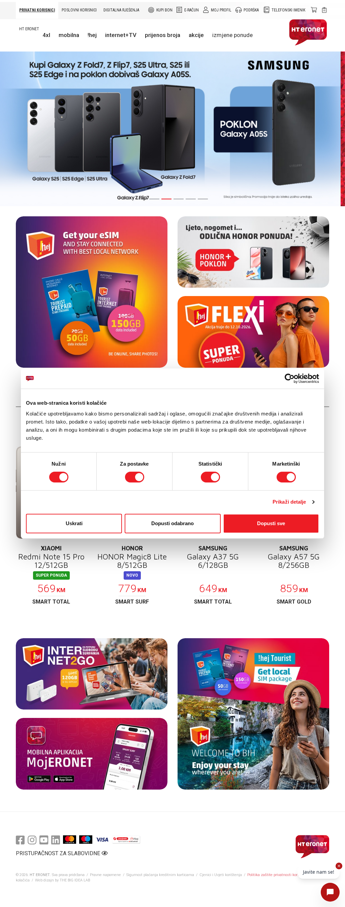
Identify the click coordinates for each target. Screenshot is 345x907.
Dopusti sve (271, 523)
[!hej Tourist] (253, 714)
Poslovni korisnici (79, 10)
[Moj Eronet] (91, 754)
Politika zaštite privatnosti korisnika (277, 875)
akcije (196, 35)
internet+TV (120, 35)
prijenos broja (162, 35)
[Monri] (126, 839)
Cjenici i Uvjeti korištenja (220, 875)
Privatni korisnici (37, 10)
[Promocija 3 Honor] (253, 252)
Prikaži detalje (289, 502)
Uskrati (74, 523)
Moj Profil (221, 10)
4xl (46, 35)
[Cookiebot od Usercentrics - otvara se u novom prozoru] (289, 378)
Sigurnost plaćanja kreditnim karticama (160, 875)
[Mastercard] (69, 839)
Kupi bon (164, 10)
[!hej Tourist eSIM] (91, 292)
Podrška (251, 10)
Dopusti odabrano (172, 523)
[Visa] (102, 839)
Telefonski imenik (288, 10)
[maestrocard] (85, 839)
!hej (92, 35)
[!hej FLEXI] (253, 332)
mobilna (69, 35)
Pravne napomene (105, 875)
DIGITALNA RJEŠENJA (121, 10)
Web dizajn (44, 880)
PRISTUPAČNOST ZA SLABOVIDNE (58, 853)
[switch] (134, 477)
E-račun (191, 10)
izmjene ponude (232, 35)
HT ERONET (29, 29)
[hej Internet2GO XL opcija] (91, 674)
